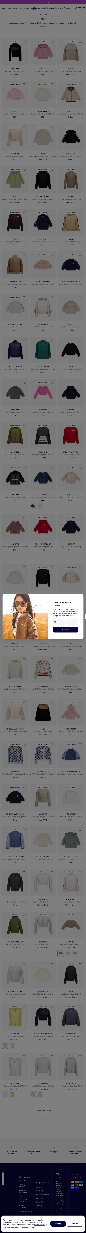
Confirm (65, 629)
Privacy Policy (39, 1225)
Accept (58, 1224)
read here (6, 1227)
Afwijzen (75, 1224)
